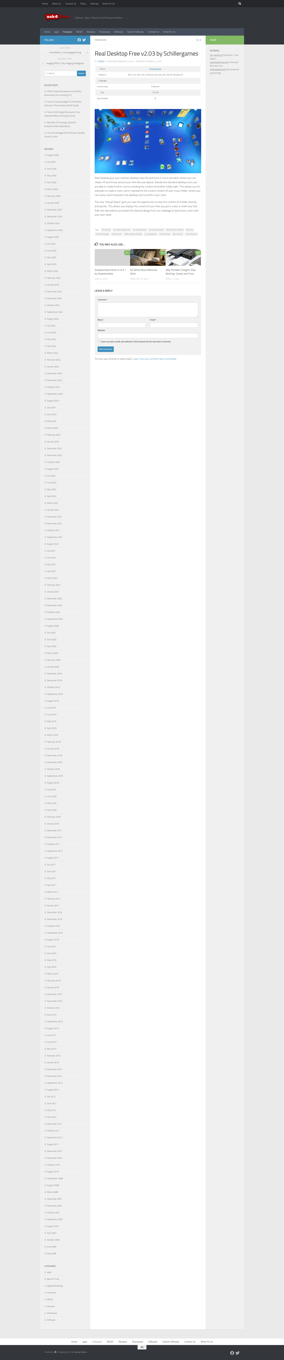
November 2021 (54, 523)
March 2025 (52, 271)
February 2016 (53, 980)
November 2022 (54, 455)
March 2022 (52, 503)
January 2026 (53, 203)
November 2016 (54, 919)
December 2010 (54, 1151)
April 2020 (51, 646)
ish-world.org (216, 55)
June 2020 (51, 639)
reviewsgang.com (218, 69)
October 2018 (53, 769)
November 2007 (54, 1205)
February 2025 (53, 278)
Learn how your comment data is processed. (155, 358)
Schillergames (155, 69)
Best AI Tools (53, 1279)
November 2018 (54, 762)
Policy (83, 3)
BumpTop (189, 230)
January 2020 (53, 666)
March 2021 (52, 578)
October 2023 (53, 387)
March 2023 (52, 428)
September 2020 (55, 619)
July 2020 (51, 632)
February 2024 (53, 359)
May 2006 (51, 1253)
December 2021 (54, 516)
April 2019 (51, 728)
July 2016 (51, 946)
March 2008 (52, 1192)
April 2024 (51, 346)
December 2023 (54, 373)
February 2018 (53, 817)
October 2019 (53, 687)
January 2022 (53, 510)
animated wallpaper (156, 230)
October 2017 (53, 844)
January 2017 (53, 905)
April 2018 (51, 810)
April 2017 (51, 885)
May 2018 (51, 803)
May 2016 (51, 960)
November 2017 (54, 837)
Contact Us (70, 3)
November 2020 (54, 605)
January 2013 (53, 1062)
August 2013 (53, 1028)
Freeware (67, 31)
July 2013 (51, 1035)
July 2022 (51, 475)
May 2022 (51, 489)
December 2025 (54, 209)
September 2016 (55, 933)
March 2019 (52, 735)
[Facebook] (79, 40)
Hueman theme (80, 1352)
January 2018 (53, 823)
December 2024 (54, 291)
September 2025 (55, 230)
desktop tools (117, 234)
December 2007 (54, 1199)
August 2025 (53, 237)
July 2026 (51, 162)
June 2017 (51, 871)
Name (101, 320)
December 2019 (54, 673)
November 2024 (54, 298)
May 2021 (51, 564)
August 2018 (53, 782)
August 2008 (53, 1185)
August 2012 (53, 1089)
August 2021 (53, 544)
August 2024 (53, 319)
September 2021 (55, 537)
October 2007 (53, 1212)
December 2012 (54, 1069)
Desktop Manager (102, 234)
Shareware (104, 31)
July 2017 (51, 864)
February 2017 (53, 898)
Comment (103, 299)
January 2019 (53, 748)
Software (118, 31)
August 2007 (53, 1226)
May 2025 (51, 257)
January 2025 (53, 284)
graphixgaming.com (219, 62)
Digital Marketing (55, 1286)
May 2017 (51, 878)
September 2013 (55, 1021)
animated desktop (139, 230)
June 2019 (51, 714)
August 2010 (53, 1171)
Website (101, 330)
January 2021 (53, 591)
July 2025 (51, 243)
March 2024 (52, 353)
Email (153, 320)
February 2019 (53, 742)
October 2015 (53, 1008)
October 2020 (53, 612)
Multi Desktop (164, 234)
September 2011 (55, 1137)
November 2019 (54, 680)
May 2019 (51, 721)
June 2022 (51, 482)
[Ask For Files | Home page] (58, 17)
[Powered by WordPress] (56, 1352)
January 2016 (53, 987)
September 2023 (55, 394)
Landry (101, 61)
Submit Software (135, 31)
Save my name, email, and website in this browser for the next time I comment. (136, 341)
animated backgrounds (121, 230)
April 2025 (51, 264)
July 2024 (51, 325)
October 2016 (53, 926)
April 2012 (51, 1117)
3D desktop (106, 230)
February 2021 (53, 585)
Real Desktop (178, 234)
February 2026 (53, 196)
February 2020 (53, 660)
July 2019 (51, 707)
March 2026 (52, 189)
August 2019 (53, 701)
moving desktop (151, 234)
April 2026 (51, 182)
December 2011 (54, 1124)
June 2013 (51, 1042)
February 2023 (53, 435)
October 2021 (53, 530)
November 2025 (54, 216)
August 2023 (53, 400)
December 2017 (54, 830)
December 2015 (54, 994)
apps (56, 31)
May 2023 (51, 421)
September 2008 (55, 1178)
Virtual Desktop (191, 234)
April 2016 (51, 967)
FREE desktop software (133, 234)
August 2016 (53, 939)
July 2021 (51, 550)
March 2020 (52, 653)
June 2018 (51, 796)
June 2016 (51, 953)
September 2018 (55, 776)
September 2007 (55, 1219)
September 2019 (55, 694)
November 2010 (54, 1158)
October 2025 (53, 223)
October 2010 (53, 1164)
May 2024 (51, 339)
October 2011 (53, 1130)
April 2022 (51, 496)
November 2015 (54, 1001)
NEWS (79, 31)
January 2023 (53, 441)
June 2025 (51, 250)
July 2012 (51, 1096)
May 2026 (51, 175)
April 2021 (51, 571)
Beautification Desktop (174, 230)
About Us (56, 3)
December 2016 (54, 912)
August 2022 (53, 469)
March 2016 (52, 973)
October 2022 (53, 462)
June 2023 (51, 414)
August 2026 (53, 155)
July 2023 (51, 407)
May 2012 (51, 1110)
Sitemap (94, 3)
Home (45, 3)
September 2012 (55, 1083)
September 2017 (55, 851)
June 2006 (51, 1246)
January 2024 (53, 366)
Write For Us (109, 3)
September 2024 (55, 312)
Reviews (91, 31)
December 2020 (54, 598)
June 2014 (51, 1014)
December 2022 (54, 448)
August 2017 (53, 857)
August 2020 (53, 626)
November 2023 (54, 380)
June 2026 (51, 168)
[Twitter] (84, 40)
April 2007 (51, 1233)
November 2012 (54, 1076)
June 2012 (51, 1103)
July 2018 (51, 789)
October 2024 (53, 305)
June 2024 (51, 332)
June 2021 (51, 557)
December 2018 (54, 755)
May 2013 (51, 1049)
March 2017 (52, 892)
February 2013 (53, 1055)
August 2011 (53, 1144)
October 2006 (53, 1240)
